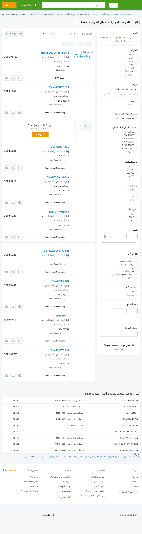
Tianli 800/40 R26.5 (59, 87)
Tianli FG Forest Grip (58, 177)
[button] (13, 78)
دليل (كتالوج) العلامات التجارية (93, 496)
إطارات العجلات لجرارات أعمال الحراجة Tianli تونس (45, 457)
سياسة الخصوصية (98, 482)
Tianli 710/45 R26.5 (59, 147)
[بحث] (102, 5)
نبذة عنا (136, 477)
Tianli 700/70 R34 (60, 350)
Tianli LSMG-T (61, 316)
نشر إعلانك (40, 134)
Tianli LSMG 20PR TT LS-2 (55, 53)
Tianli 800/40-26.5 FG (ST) (55, 251)
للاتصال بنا (134, 486)
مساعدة (135, 482)
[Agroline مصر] (130, 5)
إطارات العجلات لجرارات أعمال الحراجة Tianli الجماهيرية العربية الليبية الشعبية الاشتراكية (103, 457)
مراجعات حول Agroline (95, 491)
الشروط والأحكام (98, 477)
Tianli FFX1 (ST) (60, 281)
